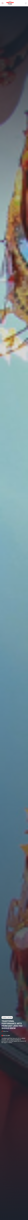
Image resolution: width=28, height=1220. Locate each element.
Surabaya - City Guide (7, 1017)
